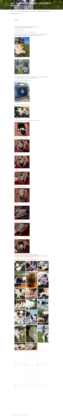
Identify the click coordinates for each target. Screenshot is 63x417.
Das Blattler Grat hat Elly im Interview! (44, 11)
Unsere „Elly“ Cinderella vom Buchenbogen (21, 11)
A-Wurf (31, 11)
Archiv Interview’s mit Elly (15, 13)
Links (21, 13)
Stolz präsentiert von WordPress (24, 414)
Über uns (12, 11)
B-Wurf (35, 11)
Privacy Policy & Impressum (14, 414)
